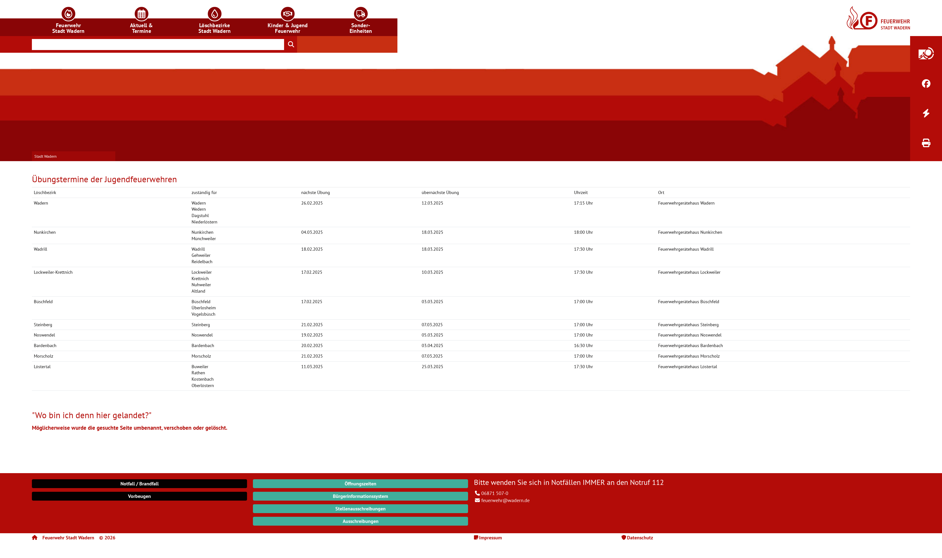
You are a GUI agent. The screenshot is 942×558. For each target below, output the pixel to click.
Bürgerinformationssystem (360, 496)
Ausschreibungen (361, 521)
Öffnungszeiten (360, 483)
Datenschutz (640, 537)
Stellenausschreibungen (360, 509)
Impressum (490, 537)
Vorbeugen (139, 496)
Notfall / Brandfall (139, 483)
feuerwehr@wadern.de (505, 500)
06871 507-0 (494, 493)
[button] (68, 18)
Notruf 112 (647, 482)
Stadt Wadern (45, 156)
